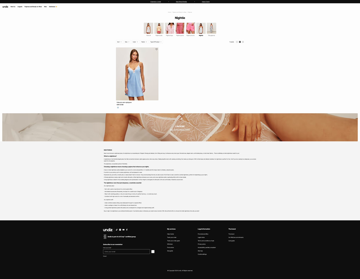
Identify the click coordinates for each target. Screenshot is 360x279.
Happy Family (206, 1)
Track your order (171, 237)
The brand (231, 234)
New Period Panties (181, 1)
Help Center (170, 234)
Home (169, 12)
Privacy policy (202, 244)
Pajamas (190, 12)
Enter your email (107, 247)
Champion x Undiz (155, 1)
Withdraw (170, 244)
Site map (200, 251)
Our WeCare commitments (235, 237)
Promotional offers (203, 234)
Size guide (170, 251)
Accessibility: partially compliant (207, 247)
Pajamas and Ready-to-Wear (179, 12)
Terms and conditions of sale (206, 240)
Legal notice (201, 237)
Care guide (231, 240)
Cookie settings (202, 254)
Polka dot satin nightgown (124, 102)
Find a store (170, 247)
